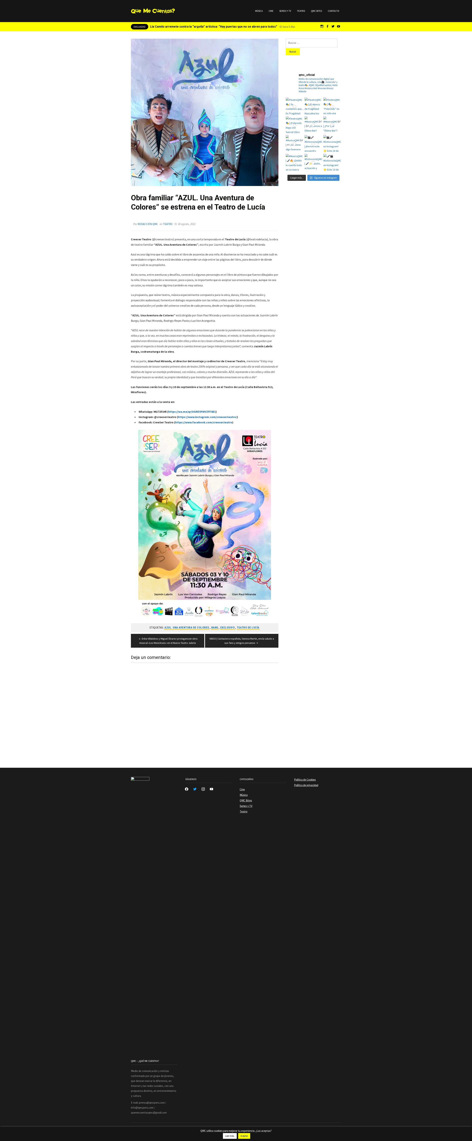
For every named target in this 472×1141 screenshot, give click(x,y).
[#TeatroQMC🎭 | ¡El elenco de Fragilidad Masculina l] (313, 106)
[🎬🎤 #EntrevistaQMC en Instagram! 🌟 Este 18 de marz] (332, 144)
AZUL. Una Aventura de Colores (186, 627)
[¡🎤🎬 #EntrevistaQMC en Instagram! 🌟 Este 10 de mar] (332, 163)
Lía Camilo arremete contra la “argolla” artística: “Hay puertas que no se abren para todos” (213, 26)
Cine (271, 11)
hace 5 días (289, 26)
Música (259, 11)
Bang (214, 627)
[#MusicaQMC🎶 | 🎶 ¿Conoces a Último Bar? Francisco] (313, 125)
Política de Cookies (305, 779)
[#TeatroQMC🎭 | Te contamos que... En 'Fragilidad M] (294, 106)
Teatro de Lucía (248, 627)
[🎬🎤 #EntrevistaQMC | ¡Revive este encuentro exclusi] (313, 144)
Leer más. (230, 1136)
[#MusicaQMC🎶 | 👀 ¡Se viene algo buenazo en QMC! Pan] (294, 144)
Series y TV (285, 11)
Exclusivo (227, 627)
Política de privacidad (306, 785)
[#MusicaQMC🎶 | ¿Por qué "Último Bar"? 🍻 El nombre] (332, 125)
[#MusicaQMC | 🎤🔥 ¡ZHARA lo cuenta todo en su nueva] (294, 163)
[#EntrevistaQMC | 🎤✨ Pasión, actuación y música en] (313, 163)
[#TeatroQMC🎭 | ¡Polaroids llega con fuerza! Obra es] (294, 125)
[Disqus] (204, 711)
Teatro (301, 11)
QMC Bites (316, 11)
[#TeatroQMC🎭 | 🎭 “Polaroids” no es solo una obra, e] (332, 106)
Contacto (333, 11)
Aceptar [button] (244, 1136)
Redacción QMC (148, 224)
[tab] (132, 662)
